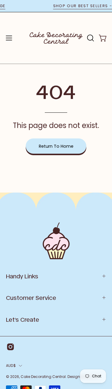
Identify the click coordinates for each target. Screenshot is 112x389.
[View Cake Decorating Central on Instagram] (10, 346)
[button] (90, 38)
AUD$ (11, 365)
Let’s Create (22, 319)
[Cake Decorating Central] (56, 38)
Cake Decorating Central (43, 376)
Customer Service (31, 297)
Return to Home (56, 146)
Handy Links (22, 276)
